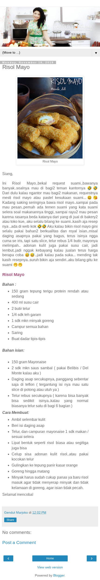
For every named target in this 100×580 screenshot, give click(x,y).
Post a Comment (19, 542)
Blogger (58, 575)
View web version (50, 567)
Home (50, 558)
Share (10, 520)
